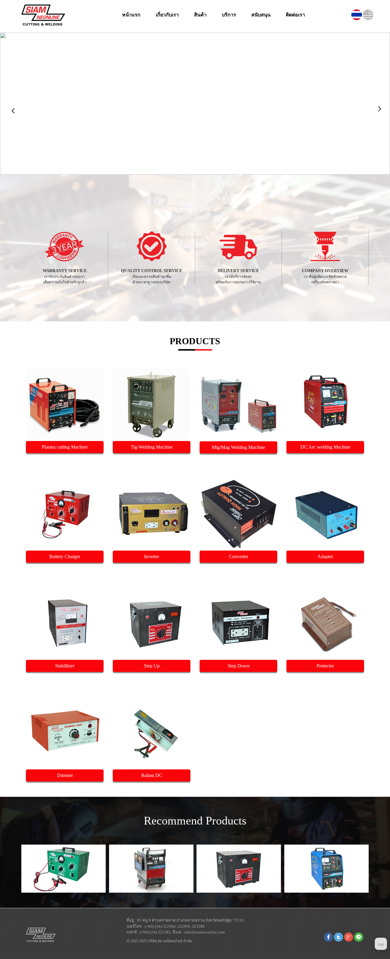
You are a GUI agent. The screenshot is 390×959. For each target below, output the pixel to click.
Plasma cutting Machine (65, 447)
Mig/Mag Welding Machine (238, 447)
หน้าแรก (131, 14)
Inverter (151, 556)
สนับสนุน (261, 14)
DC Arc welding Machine (325, 447)
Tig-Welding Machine (152, 447)
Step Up (152, 665)
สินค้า (200, 14)
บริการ (229, 14)
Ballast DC (151, 775)
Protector (325, 665)
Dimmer (65, 775)
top (381, 944)
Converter (238, 556)
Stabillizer (64, 665)
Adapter (325, 556)
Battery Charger (64, 556)
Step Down (239, 665)
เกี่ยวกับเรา (167, 14)
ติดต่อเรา (295, 14)
